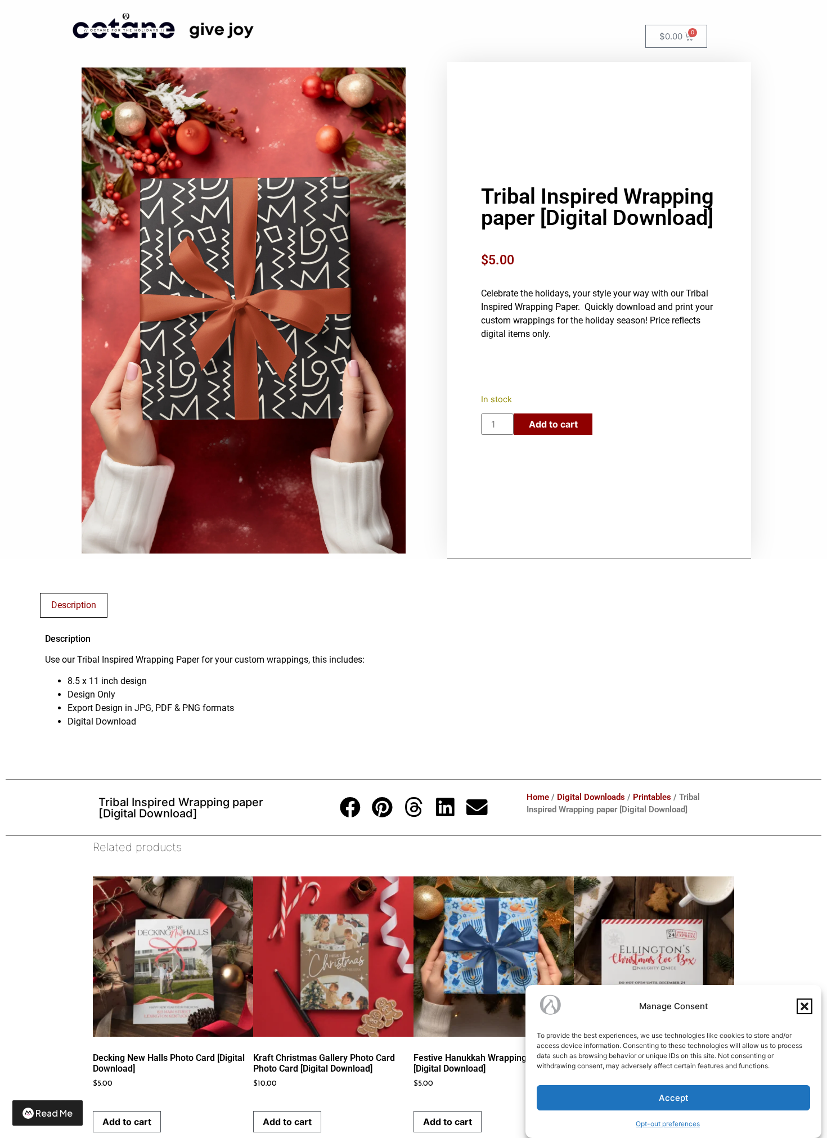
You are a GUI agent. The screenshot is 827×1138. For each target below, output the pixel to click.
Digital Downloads (591, 797)
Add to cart (553, 424)
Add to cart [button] (126, 1121)
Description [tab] (73, 605)
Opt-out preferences (668, 1123)
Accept (674, 1097)
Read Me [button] (54, 1113)
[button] (804, 1006)
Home (538, 797)
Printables (652, 797)
